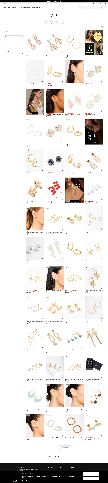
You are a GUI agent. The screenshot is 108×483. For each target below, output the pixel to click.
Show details (24, 480)
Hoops (57, 24)
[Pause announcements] (105, 1)
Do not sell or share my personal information (91, 478)
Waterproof (62, 24)
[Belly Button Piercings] (74, 189)
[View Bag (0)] (104, 7)
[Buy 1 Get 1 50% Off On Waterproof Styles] (35, 101)
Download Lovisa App (73, 469)
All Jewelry (6, 11)
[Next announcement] (103, 1)
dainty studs (64, 16)
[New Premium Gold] (94, 131)
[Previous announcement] (3, 1)
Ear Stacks (51, 24)
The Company (50, 469)
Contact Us (60, 469)
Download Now (58, 1)
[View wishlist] (105, 4)
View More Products (64, 447)
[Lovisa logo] (4, 7)
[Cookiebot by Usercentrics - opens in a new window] (15, 481)
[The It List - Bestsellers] (94, 42)
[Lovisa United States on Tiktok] (6, 4)
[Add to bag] (42, 52)
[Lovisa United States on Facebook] (2, 4)
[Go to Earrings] (101, 7)
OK (91, 474)
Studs (46, 24)
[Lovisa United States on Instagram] (4, 4)
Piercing (82, 469)
